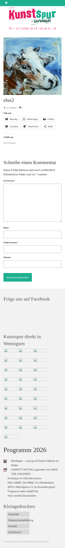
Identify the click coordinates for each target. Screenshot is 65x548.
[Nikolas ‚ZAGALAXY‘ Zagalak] (40, 372)
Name (6, 227)
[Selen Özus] (10, 410)
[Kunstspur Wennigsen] (32, 16)
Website (7, 257)
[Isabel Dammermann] (40, 353)
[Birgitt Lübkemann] (10, 382)
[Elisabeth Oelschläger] (40, 429)
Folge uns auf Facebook (26, 299)
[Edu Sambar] (10, 353)
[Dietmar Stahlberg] (40, 382)
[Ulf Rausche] (10, 362)
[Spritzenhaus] (10, 439)
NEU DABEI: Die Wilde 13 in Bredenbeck (31, 482)
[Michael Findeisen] (10, 401)
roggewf (13, 107)
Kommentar (9, 180)
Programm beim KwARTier (23, 491)
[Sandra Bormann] (10, 429)
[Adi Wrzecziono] (40, 391)
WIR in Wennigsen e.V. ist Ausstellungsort (31, 487)
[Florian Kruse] (40, 420)
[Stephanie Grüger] (10, 420)
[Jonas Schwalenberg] (25, 410)
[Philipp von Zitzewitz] (10, 391)
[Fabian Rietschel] (25, 362)
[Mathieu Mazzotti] (25, 372)
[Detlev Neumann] (25, 429)
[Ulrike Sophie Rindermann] (10, 372)
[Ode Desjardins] (25, 420)
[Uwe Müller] (25, 401)
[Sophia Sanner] (25, 391)
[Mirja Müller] (25, 382)
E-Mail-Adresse (10, 242)
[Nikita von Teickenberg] (40, 410)
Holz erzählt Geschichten (22, 495)
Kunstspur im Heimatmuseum (25, 478)
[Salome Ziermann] (25, 353)
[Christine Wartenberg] (40, 362)
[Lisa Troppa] (40, 401)
